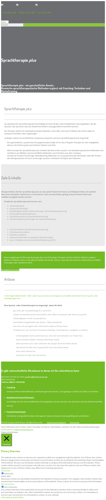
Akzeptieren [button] (9, 429)
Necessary (8, 473)
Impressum (74, 422)
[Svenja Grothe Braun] (26, 12)
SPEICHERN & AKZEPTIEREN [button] (12, 497)
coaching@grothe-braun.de (36, 377)
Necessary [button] (5, 470)
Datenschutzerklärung (56, 422)
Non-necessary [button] (7, 484)
